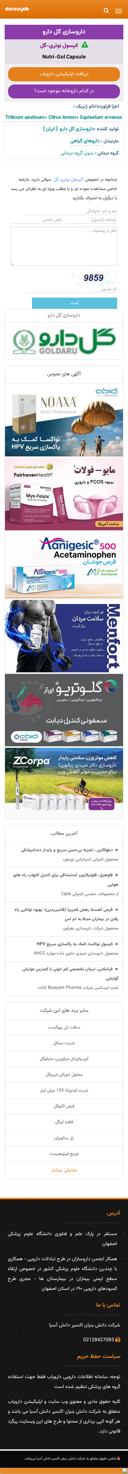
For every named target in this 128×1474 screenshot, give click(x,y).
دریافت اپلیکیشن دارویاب (64, 74)
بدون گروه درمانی (77, 153)
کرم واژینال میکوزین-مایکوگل (64, 1059)
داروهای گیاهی (85, 141)
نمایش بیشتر (64, 1170)
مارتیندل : (110, 141)
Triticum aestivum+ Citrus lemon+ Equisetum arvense (62, 118)
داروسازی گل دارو (64, 32)
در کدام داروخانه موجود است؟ (64, 91)
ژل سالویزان (64, 1138)
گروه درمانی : (107, 153)
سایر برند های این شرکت (64, 1011)
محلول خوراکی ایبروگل (64, 1074)
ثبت (75, 303)
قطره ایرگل (64, 1122)
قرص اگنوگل (64, 1106)
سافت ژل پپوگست (64, 1027)
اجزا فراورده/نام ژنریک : (96, 106)
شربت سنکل (64, 1043)
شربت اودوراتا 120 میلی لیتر (64, 1090)
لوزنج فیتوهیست (64, 1154)
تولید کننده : (106, 129)
